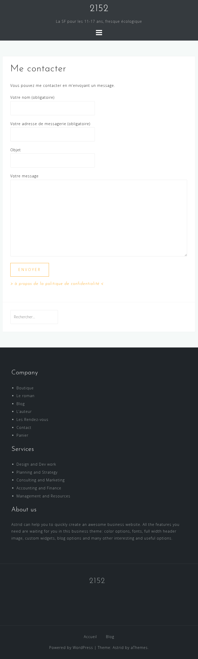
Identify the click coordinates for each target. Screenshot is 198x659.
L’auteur (24, 411)
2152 (99, 8)
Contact (23, 427)
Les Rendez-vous (32, 419)
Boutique (25, 387)
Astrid (118, 647)
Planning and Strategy (36, 472)
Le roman (25, 395)
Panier (22, 435)
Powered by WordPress (71, 647)
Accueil (90, 636)
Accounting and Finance (38, 488)
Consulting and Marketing (40, 480)
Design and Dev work (36, 464)
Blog (20, 403)
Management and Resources (43, 496)
